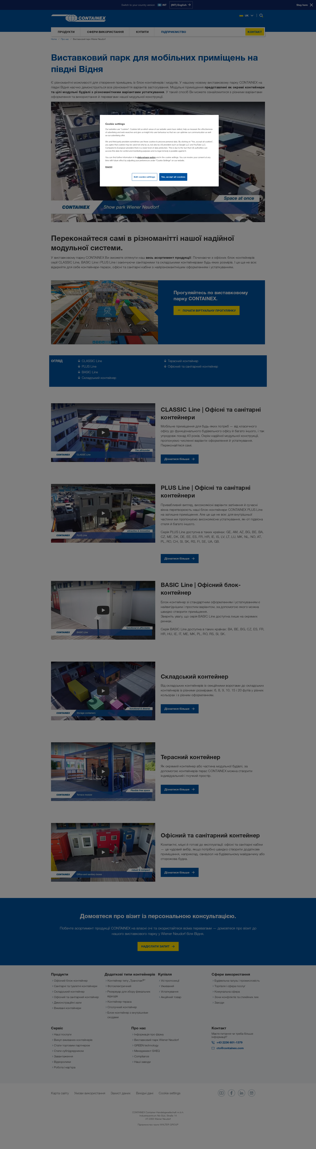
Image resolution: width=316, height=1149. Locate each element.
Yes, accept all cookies (173, 176)
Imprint (108, 166)
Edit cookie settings (144, 176)
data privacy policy (147, 157)
